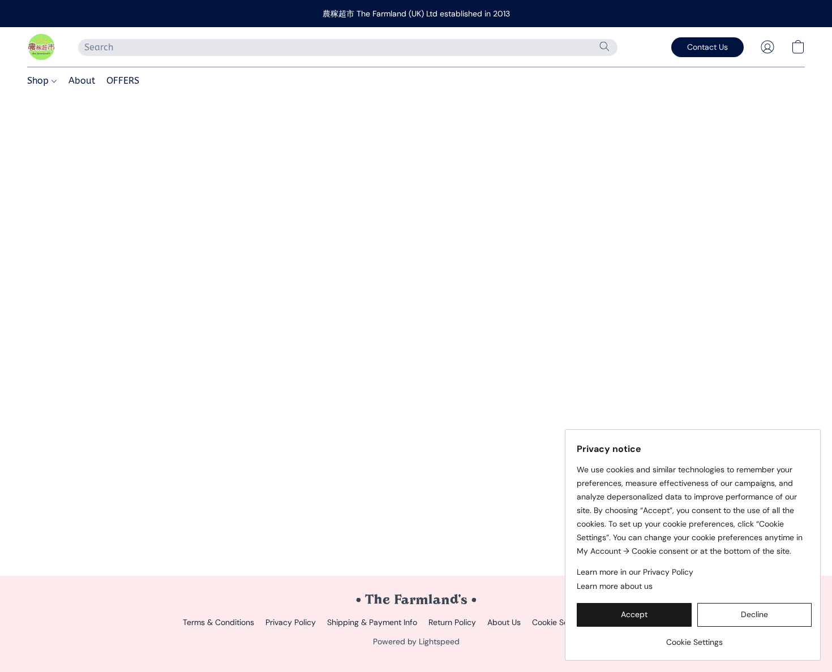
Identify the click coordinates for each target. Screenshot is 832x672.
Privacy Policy (290, 622)
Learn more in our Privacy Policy (635, 572)
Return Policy (452, 622)
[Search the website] (604, 46)
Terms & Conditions (218, 622)
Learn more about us (615, 586)
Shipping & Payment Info (372, 622)
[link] (694, 638)
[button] (41, 47)
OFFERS (122, 80)
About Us (504, 622)
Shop (39, 80)
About (81, 80)
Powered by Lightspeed (416, 641)
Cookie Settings (560, 622)
